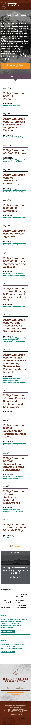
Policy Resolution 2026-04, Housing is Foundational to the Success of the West (14, 294)
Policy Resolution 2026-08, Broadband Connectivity (14, 179)
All (2, 595)
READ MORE (6, 631)
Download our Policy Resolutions (15, 66)
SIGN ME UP (16, 694)
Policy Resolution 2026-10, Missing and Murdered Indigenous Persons (14, 124)
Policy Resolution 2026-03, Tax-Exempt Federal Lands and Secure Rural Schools (14, 325)
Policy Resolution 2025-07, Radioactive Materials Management (14, 497)
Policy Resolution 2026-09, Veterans (14, 152)
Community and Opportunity (14, 160)
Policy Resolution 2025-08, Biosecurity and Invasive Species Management (14, 464)
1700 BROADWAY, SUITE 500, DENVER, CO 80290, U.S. (15, 711)
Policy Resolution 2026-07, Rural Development (14, 208)
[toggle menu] (27, 6)
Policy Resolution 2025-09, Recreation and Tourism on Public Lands (14, 431)
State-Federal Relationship (14, 275)
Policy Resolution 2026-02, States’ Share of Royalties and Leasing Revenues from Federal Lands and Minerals (15, 363)
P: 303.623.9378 (15, 714)
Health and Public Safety (13, 137)
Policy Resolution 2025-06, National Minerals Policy (14, 527)
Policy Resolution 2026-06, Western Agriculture (14, 233)
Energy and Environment (13, 105)
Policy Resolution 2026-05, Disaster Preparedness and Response (14, 262)
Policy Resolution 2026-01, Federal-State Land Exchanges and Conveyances (14, 401)
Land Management (10, 245)
